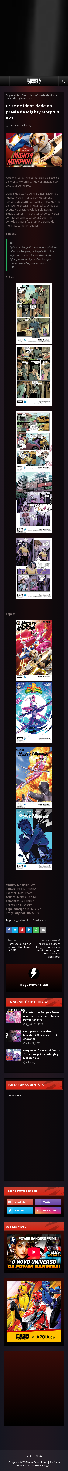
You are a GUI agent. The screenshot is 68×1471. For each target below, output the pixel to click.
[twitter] (20, 1210)
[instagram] (48, 1210)
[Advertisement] (34, 38)
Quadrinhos (28, 95)
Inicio (29, 1456)
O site (39, 1456)
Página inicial (13, 95)
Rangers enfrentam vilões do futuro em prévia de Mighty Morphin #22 (41, 1054)
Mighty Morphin (22, 920)
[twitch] (48, 1202)
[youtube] (20, 1202)
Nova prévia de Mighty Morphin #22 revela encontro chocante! (41, 1035)
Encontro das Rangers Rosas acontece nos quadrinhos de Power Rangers (41, 1016)
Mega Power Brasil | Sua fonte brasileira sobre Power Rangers (38, 1464)
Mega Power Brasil (34, 985)
